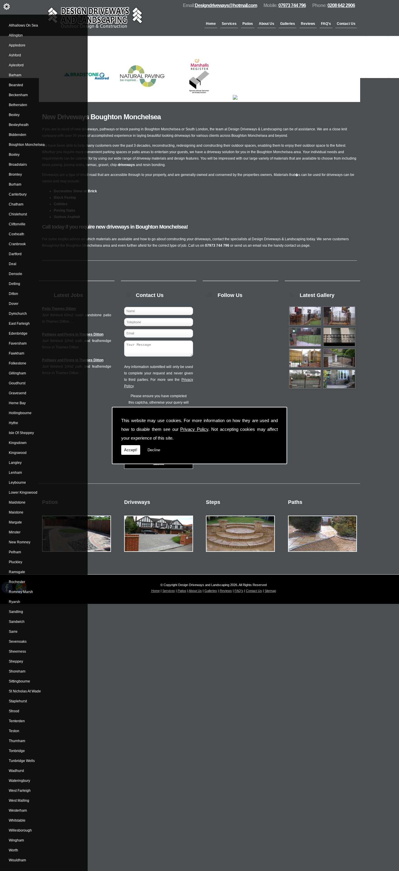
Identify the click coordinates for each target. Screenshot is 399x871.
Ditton (13, 294)
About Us (266, 24)
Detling (14, 284)
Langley (15, 463)
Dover (13, 304)
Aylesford (16, 65)
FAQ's (326, 24)
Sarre (13, 632)
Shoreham (17, 671)
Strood (14, 711)
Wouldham (17, 860)
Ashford (15, 55)
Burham (15, 184)
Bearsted (16, 85)
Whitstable (17, 820)
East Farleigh (19, 324)
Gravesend (17, 393)
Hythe (13, 423)
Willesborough (20, 830)
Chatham (16, 204)
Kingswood (18, 453)
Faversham (18, 343)
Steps (213, 502)
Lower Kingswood (23, 492)
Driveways (137, 502)
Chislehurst (18, 214)
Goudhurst (17, 383)
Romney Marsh (21, 592)
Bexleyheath (19, 125)
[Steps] (240, 554)
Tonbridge (17, 751)
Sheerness (17, 651)
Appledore (17, 45)
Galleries (287, 24)
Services (229, 24)
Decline (154, 450)
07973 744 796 (292, 5)
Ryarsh (14, 602)
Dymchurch (18, 314)
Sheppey (16, 661)
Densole (15, 274)
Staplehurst (18, 701)
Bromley (15, 174)
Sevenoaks (18, 642)
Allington (16, 35)
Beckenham (18, 95)
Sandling (16, 612)
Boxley (14, 155)
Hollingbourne (20, 413)
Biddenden (17, 135)
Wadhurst (16, 771)
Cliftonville (17, 224)
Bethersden (18, 105)
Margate (15, 522)
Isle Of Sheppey (21, 433)
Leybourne (17, 483)
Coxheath (16, 234)
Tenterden (17, 721)
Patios (247, 24)
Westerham (18, 810)
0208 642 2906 (341, 5)
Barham (15, 75)
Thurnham (17, 741)
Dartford (15, 254)
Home (211, 24)
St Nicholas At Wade (25, 691)
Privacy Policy (194, 429)
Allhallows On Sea (23, 25)
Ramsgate (17, 572)
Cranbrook (17, 244)
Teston (14, 731)
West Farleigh (20, 791)
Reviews (308, 24)
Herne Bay (17, 403)
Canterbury (18, 194)
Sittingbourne (19, 681)
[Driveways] (158, 554)
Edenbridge (18, 333)
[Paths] (322, 554)
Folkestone (17, 363)
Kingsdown (18, 443)
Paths (295, 502)
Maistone (16, 512)
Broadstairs (18, 165)
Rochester (17, 582)
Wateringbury (19, 781)
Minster (14, 532)
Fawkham (16, 353)
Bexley (14, 115)
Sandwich (17, 622)
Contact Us (346, 24)
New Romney (19, 542)
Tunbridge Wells (22, 761)
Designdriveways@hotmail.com (226, 5)
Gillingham (17, 373)
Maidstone (17, 502)
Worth (13, 850)
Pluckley (15, 562)
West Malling (19, 801)
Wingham (16, 840)
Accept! (130, 450)
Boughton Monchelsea (27, 145)
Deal (12, 264)
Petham (15, 552)
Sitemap (270, 590)
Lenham (15, 473)
